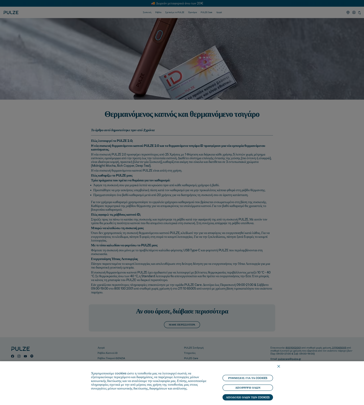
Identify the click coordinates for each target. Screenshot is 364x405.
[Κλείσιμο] (278, 366)
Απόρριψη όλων (247, 387)
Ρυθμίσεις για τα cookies (247, 378)
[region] (182, 383)
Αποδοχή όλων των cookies (248, 397)
